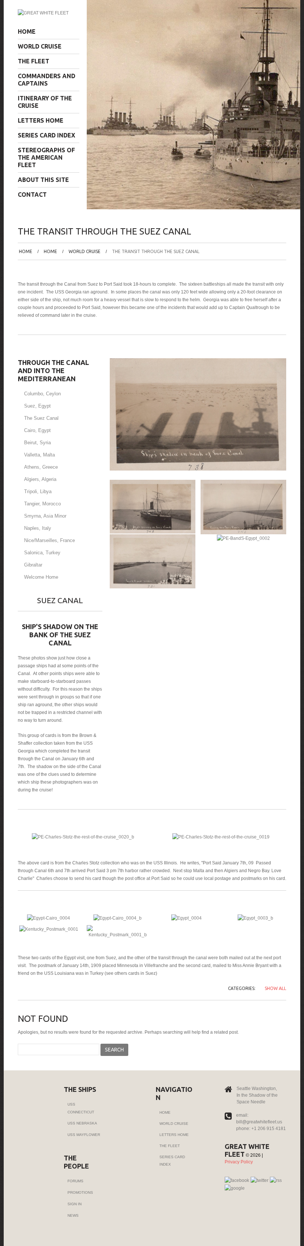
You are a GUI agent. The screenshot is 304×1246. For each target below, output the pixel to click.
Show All (275, 988)
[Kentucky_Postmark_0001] (48, 928)
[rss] (276, 1180)
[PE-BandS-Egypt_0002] (243, 538)
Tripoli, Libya (38, 491)
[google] (235, 1188)
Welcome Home (41, 577)
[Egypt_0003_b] (255, 917)
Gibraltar (33, 565)
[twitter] (259, 1180)
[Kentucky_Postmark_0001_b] (117, 931)
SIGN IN (74, 1204)
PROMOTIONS (80, 1192)
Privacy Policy (239, 1161)
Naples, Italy (37, 528)
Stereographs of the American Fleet (46, 157)
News (73, 1215)
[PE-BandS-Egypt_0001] (152, 561)
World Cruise (40, 46)
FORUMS (75, 1181)
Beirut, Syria (37, 442)
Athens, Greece (41, 467)
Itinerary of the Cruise (45, 102)
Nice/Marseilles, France (49, 540)
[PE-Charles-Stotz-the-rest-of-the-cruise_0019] (221, 836)
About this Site (43, 179)
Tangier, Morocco (42, 503)
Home (27, 31)
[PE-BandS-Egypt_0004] (198, 414)
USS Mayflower (83, 1135)
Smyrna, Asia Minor (45, 516)
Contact (32, 194)
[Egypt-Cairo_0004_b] (117, 917)
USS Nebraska (82, 1123)
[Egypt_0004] (186, 917)
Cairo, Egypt (37, 430)
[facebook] (237, 1180)
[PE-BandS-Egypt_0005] (243, 506)
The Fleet (33, 61)
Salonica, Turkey (42, 552)
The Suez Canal (41, 418)
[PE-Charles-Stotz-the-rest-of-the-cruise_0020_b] (83, 836)
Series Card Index (46, 135)
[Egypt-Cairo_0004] (48, 917)
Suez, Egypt (37, 406)
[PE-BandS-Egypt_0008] (152, 506)
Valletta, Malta (39, 455)
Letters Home (40, 120)
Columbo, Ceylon (42, 393)
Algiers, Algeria (40, 479)
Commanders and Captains (46, 80)
